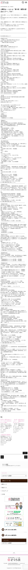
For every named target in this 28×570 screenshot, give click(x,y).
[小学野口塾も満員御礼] (7, 440)
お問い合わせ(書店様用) (10, 535)
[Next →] (25, 457)
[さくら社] (4, 1)
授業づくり (4, 484)
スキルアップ (5, 490)
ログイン (13, 465)
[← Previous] (2, 457)
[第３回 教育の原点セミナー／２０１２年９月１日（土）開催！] (7, 426)
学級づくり (4, 487)
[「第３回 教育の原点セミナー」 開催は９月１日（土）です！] (19, 426)
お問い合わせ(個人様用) (10, 529)
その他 (3, 494)
